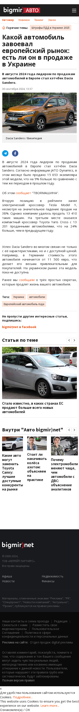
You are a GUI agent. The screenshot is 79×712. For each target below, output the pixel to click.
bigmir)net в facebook (19, 327)
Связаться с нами (14, 625)
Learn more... (49, 705)
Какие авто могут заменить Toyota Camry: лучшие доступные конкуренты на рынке (12, 472)
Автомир (8, 20)
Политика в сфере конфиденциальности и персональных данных (35, 634)
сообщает (23, 193)
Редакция (60, 621)
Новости (8, 581)
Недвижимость (52, 576)
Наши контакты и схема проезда (25, 621)
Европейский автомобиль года (24, 304)
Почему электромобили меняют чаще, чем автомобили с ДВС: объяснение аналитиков (64, 474)
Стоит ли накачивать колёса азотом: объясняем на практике (37, 467)
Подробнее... (23, 697)
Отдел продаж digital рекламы (51, 642)
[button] (69, 340)
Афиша (7, 576)
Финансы (48, 581)
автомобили (37, 297)
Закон (52, 20)
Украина (18, 297)
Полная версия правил (18, 680)
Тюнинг (38, 20)
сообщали (27, 280)
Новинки (24, 20)
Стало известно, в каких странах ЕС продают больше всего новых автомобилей (32, 407)
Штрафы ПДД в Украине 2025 (51, 28)
